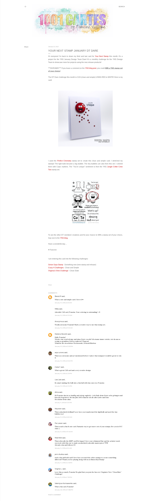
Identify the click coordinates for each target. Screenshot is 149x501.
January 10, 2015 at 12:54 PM (64, 361)
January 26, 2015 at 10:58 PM (64, 490)
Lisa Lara (58, 380)
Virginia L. (58, 469)
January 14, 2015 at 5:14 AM (63, 448)
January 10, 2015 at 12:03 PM (64, 346)
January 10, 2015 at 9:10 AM (63, 315)
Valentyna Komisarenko (64, 483)
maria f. (57, 367)
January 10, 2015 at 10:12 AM (64, 328)
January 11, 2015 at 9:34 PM (63, 402)
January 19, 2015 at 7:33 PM (63, 477)
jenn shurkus (59, 454)
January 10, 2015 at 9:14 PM (63, 386)
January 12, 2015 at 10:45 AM (64, 431)
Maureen (58, 409)
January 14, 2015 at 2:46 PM (63, 462)
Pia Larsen (59, 423)
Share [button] (26, 47)
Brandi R (58, 296)
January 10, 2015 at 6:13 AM (63, 303)
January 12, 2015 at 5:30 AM (63, 417)
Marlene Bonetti (61, 334)
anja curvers (59, 352)
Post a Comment (54, 495)
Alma (57, 392)
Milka (57, 309)
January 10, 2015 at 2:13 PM (63, 373)
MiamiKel (58, 438)
